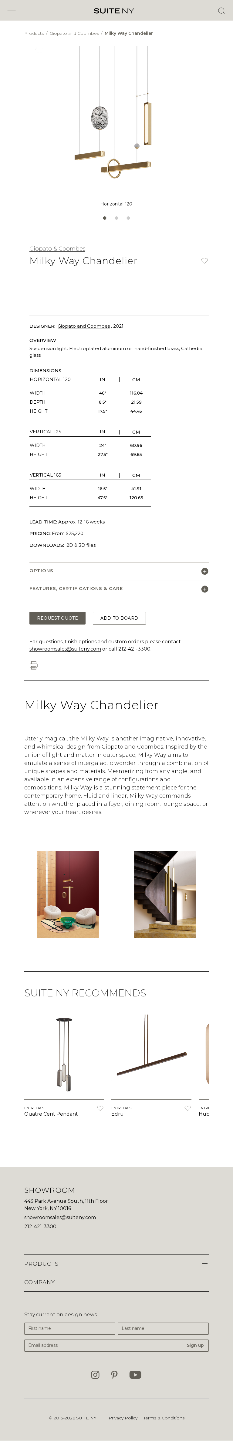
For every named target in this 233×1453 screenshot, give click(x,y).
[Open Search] (221, 11)
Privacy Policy (123, 1418)
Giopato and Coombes (75, 33)
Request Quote (57, 618)
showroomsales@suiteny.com (65, 649)
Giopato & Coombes (57, 248)
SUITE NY (86, 1418)
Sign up (195, 1345)
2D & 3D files (81, 545)
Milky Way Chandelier (129, 33)
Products (34, 33)
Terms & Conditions (164, 1418)
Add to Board (119, 618)
